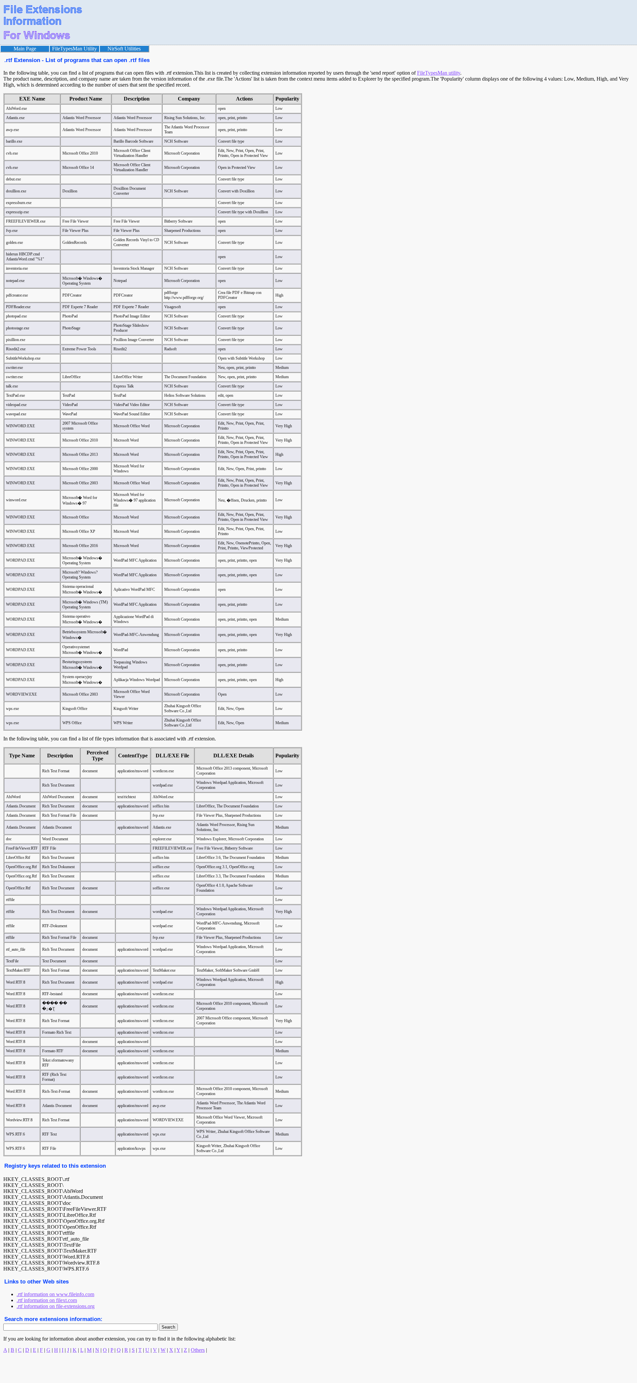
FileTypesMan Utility (74, 48)
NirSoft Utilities (124, 48)
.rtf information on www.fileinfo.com (55, 1294)
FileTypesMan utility (438, 73)
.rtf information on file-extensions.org (56, 1306)
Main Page (25, 48)
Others (198, 1350)
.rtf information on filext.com (47, 1300)
